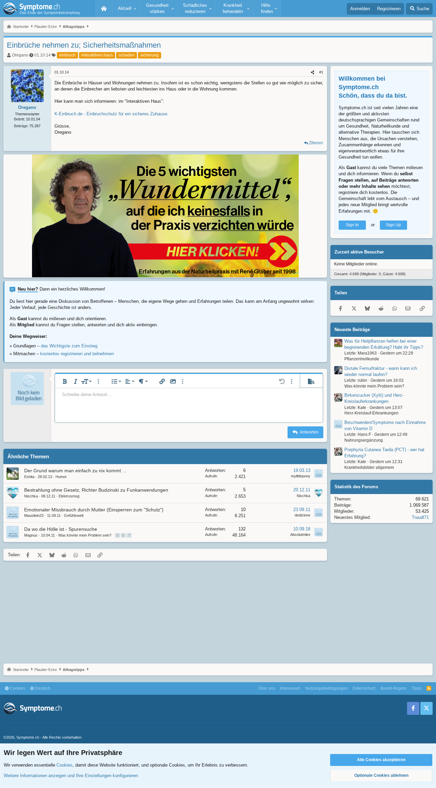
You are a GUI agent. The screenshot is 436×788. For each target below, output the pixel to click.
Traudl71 (420, 517)
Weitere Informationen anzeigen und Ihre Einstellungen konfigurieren (71, 775)
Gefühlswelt (73, 515)
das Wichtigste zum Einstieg (69, 345)
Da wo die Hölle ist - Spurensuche (60, 529)
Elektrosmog (69, 496)
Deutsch (42, 688)
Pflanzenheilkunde (361, 359)
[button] (126, 8)
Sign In (352, 225)
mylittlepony (300, 476)
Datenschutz (364, 688)
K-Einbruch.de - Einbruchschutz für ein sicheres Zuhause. (111, 113)
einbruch (67, 55)
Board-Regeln (393, 688)
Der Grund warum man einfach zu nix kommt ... (75, 470)
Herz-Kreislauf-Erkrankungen (371, 413)
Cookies (17, 688)
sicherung (149, 55)
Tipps (416, 688)
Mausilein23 (34, 515)
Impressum (290, 688)
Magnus (30, 535)
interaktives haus (97, 55)
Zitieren (316, 143)
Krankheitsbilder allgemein (369, 467)
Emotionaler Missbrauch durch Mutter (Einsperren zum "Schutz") (94, 509)
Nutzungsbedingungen (326, 688)
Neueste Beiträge (352, 329)
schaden (127, 55)
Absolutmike (300, 534)
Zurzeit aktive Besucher (359, 252)
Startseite (104, 8)
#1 (321, 72)
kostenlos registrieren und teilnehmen (77, 353)
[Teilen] (312, 72)
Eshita (29, 477)
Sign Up (393, 225)
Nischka (31, 496)
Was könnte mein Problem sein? (84, 535)
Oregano (20, 55)
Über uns (266, 688)
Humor (61, 477)
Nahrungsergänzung (363, 440)
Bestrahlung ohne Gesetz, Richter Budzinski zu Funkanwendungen (96, 490)
